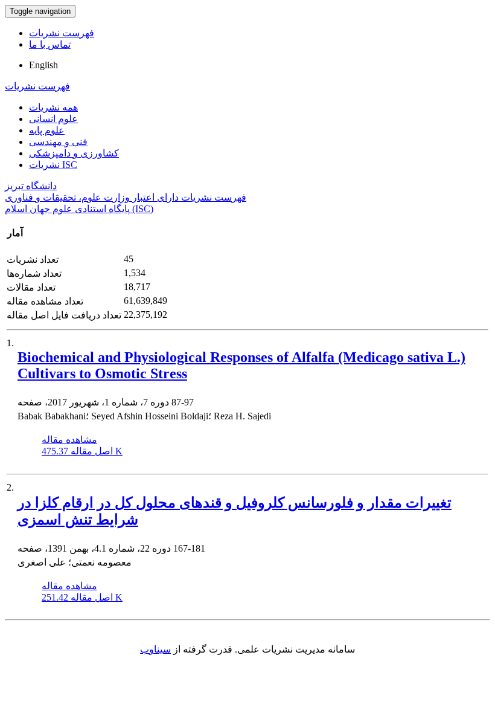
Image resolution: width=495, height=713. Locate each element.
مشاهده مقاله (69, 439)
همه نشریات (53, 107)
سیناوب (155, 649)
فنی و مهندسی (58, 142)
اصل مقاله (82, 451)
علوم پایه (47, 130)
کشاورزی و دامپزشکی (74, 153)
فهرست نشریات (61, 33)
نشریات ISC (53, 165)
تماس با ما (50, 44)
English (43, 65)
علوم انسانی (53, 119)
